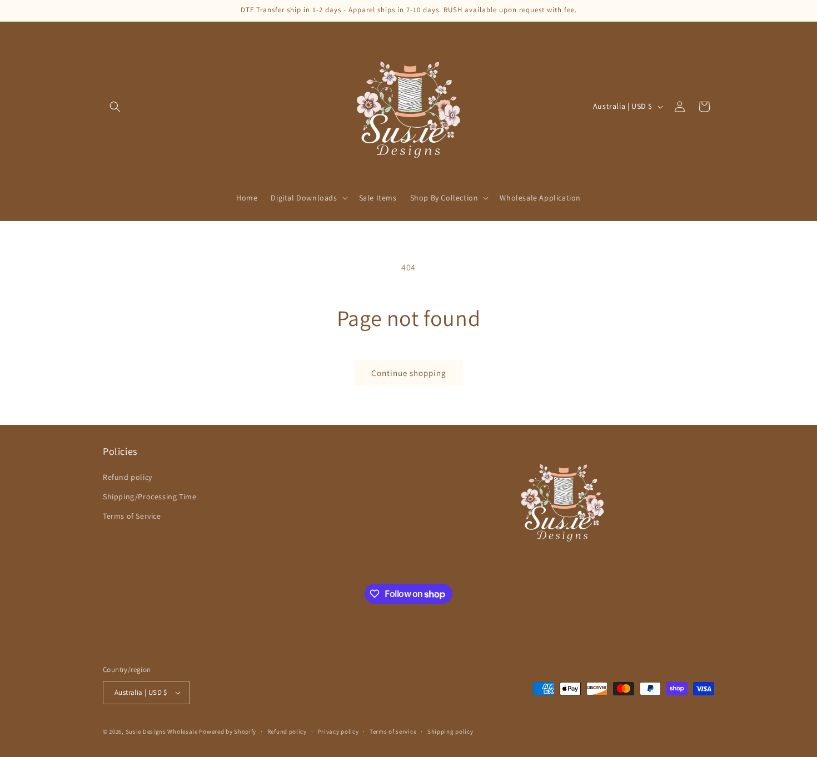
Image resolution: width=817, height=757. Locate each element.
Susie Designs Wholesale (162, 731)
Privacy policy (338, 731)
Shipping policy (450, 731)
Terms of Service (132, 516)
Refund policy (127, 477)
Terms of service (393, 731)
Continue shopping (408, 373)
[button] (115, 106)
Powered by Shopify (227, 731)
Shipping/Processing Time (149, 497)
